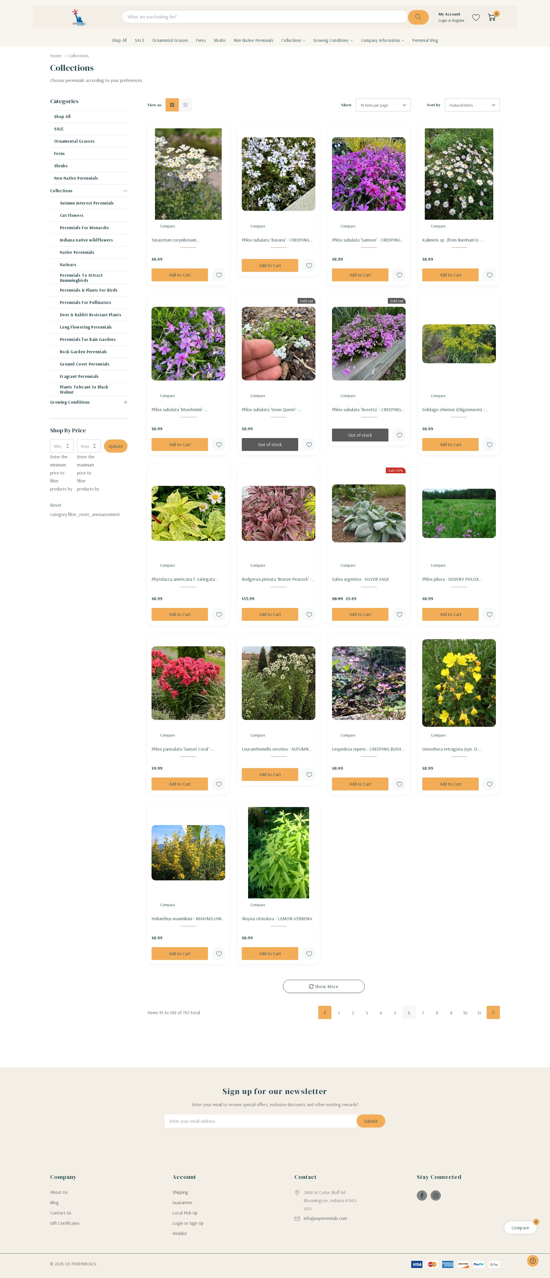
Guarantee (182, 1202)
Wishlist (179, 1233)
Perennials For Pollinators (85, 302)
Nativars (68, 264)
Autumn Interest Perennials (87, 203)
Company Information (380, 40)
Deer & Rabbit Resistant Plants (90, 314)
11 (479, 1013)
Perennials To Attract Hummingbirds (81, 277)
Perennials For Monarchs (84, 227)
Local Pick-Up (185, 1213)
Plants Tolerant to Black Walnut (84, 389)
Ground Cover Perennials (84, 364)
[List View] (185, 104)
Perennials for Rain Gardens (88, 339)
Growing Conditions (330, 40)
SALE (59, 128)
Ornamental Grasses (74, 141)
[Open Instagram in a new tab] (436, 1195)
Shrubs (61, 165)
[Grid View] (172, 104)
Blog (54, 1202)
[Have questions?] (533, 1261)
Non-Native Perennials (76, 178)
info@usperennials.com (325, 1218)
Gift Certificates (65, 1223)
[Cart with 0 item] (492, 17)
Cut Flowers (71, 215)
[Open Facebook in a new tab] (422, 1195)
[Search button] (418, 17)
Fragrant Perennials (79, 376)
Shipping (180, 1192)
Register (458, 20)
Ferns (59, 153)
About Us (59, 1192)
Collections (291, 40)
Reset (56, 505)
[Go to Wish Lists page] (476, 17)
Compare (167, 226)
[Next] (493, 1012)
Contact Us (60, 1213)
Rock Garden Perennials (83, 351)
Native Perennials (77, 252)
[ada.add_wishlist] (218, 274)
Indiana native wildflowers (86, 240)
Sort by (434, 105)
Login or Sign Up (188, 1223)
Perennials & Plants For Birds (89, 290)
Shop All (62, 116)
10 (465, 1013)
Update (115, 446)
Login (443, 20)
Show (346, 105)
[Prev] (324, 1012)
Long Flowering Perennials (86, 327)
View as (155, 105)
